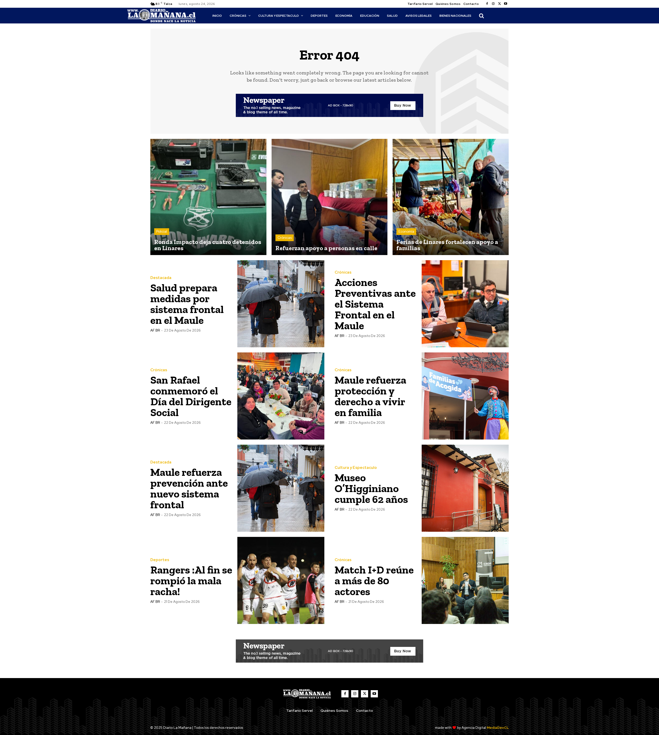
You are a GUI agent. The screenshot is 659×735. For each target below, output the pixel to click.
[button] (481, 16)
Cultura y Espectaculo (356, 468)
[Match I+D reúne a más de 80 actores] (465, 580)
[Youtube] (505, 4)
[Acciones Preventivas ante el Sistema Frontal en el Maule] (465, 303)
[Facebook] (487, 4)
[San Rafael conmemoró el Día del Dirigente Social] (280, 396)
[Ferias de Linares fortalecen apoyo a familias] (451, 197)
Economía (406, 231)
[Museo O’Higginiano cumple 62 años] (465, 488)
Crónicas (285, 237)
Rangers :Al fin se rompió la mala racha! (191, 580)
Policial (161, 231)
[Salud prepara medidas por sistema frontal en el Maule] (280, 303)
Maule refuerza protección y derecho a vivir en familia (370, 396)
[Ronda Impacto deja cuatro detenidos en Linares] (208, 197)
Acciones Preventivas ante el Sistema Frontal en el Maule (375, 304)
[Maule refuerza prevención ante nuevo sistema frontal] (280, 488)
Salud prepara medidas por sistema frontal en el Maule (187, 304)
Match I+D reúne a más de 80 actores (374, 580)
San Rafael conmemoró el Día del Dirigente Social (190, 396)
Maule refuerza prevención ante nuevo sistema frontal (189, 488)
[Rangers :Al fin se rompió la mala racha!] (280, 580)
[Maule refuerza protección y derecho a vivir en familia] (465, 396)
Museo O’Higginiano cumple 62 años (371, 488)
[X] (499, 4)
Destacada (160, 278)
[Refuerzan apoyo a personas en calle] (330, 197)
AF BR (155, 330)
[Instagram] (493, 4)
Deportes (159, 560)
